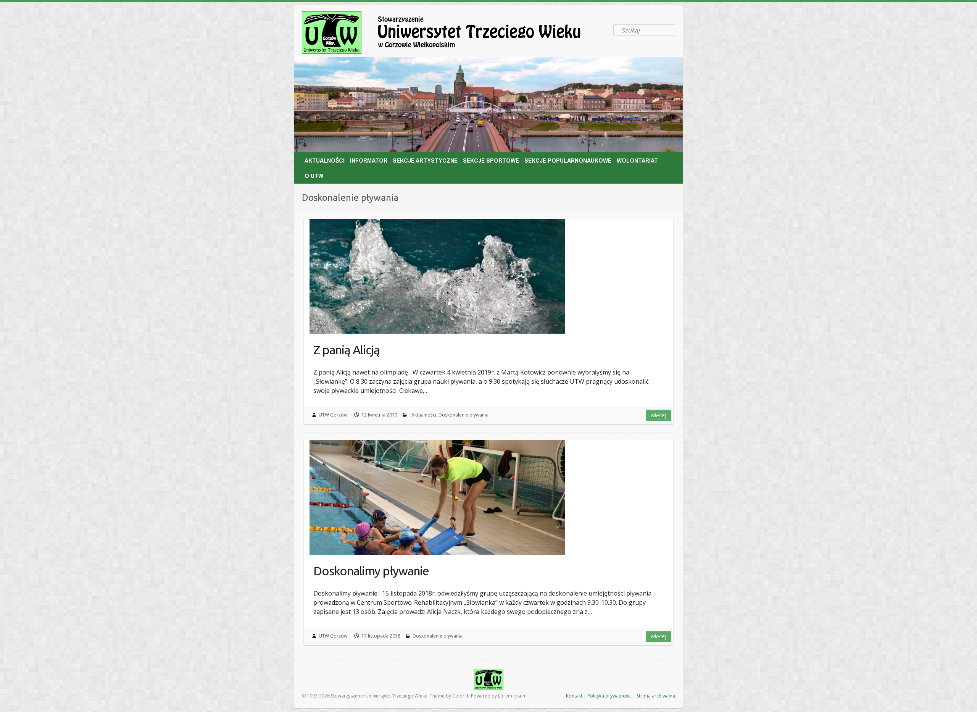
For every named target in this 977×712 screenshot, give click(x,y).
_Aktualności (423, 415)
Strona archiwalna (656, 696)
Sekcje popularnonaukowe (567, 160)
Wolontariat (637, 160)
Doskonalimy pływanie (371, 571)
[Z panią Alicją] (437, 276)
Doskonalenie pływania (463, 415)
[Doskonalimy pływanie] (437, 497)
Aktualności (325, 160)
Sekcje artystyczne (425, 160)
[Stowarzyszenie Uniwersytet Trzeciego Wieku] (454, 34)
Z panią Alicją (346, 350)
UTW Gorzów (333, 415)
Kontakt (574, 696)
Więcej (658, 415)
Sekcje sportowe (491, 160)
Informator (368, 160)
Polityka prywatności (609, 696)
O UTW (314, 175)
